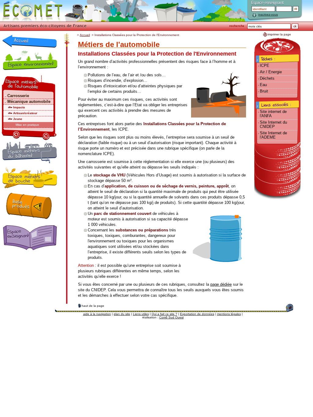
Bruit (264, 91)
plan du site (122, 314)
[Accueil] (29, 41)
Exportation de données (197, 314)
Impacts (19, 107)
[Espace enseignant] (31, 238)
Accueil (85, 35)
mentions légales (229, 314)
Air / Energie (271, 72)
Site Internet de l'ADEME (273, 135)
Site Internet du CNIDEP (273, 124)
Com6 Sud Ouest (171, 317)
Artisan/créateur (25, 113)
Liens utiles (141, 314)
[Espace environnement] (29, 60)
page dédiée (221, 284)
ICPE (264, 65)
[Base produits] (29, 205)
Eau (263, 84)
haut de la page (93, 305)
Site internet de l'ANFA (273, 113)
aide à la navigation (97, 314)
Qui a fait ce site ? (164, 314)
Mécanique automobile (28, 101)
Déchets (267, 78)
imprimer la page (279, 34)
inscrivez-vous (268, 14)
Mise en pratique (27, 124)
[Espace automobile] (29, 84)
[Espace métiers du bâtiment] (29, 153)
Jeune (17, 119)
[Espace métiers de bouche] (30, 179)
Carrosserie (18, 95)
